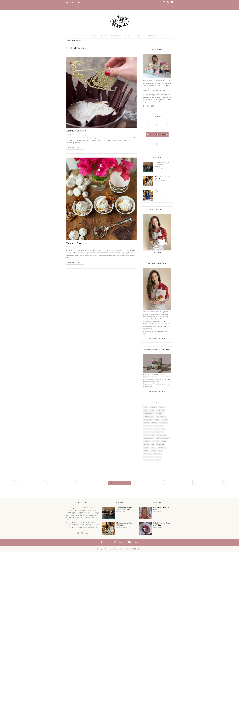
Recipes (92, 36)
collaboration (161, 416)
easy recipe (147, 429)
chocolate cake (148, 416)
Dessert (146, 422)
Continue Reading (75, 147)
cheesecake (160, 410)
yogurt (158, 456)
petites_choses (147, 121)
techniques (157, 453)
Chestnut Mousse (76, 130)
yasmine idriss (148, 456)
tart (160, 450)
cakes (151, 410)
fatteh (156, 429)
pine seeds (160, 444)
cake (145, 410)
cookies (165, 419)
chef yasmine (148, 413)
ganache (146, 432)
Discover (103, 36)
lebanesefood (148, 438)
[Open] (147, 124)
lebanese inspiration (162, 438)
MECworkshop (137, 549)
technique (147, 453)
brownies (162, 407)
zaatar (158, 460)
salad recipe (162, 447)
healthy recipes (158, 432)
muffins (156, 441)
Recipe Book (137, 36)
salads (146, 450)
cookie (157, 419)
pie (153, 444)
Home (84, 36)
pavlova (146, 444)
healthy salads (149, 435)
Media (127, 36)
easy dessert (159, 425)
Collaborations (116, 36)
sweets (154, 450)
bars (145, 407)
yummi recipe (148, 460)
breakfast (153, 407)
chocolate (159, 413)
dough (154, 422)
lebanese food (161, 435)
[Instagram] (151, 128)
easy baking (163, 422)
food (163, 429)
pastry (164, 441)
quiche (146, 447)
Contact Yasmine (151, 36)
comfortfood (148, 419)
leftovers (147, 441)
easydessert (148, 425)
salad (153, 447)
